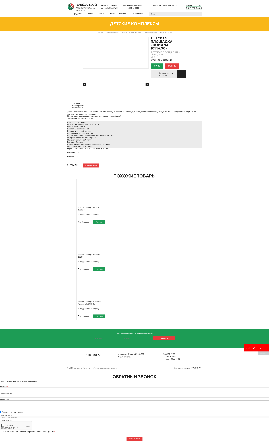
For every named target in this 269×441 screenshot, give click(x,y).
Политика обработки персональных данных (100, 368)
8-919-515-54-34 (194, 8)
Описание (76, 103)
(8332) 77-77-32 (193, 5)
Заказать (99, 222)
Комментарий (4, 399)
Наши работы (138, 14)
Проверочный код (6, 420)
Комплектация (77, 108)
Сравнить (172, 66)
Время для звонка (6, 415)
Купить (157, 66)
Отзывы (101, 14)
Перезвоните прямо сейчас (12, 412)
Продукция (77, 14)
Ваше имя (3, 386)
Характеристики (78, 106)
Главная (100, 32)
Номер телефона (6, 393)
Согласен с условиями (27, 432)
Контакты (123, 14)
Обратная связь (124, 357)
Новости (90, 14)
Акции (112, 14)
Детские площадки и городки (132, 32)
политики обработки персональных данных (37, 432)
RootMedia (196, 368)
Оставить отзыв (90, 165)
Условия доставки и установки (167, 74)
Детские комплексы (112, 32)
